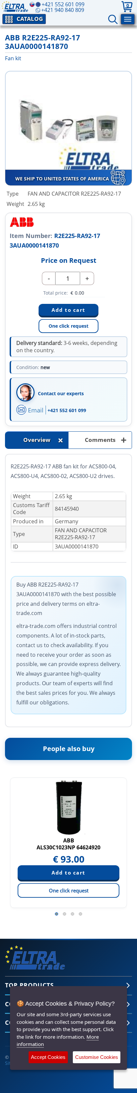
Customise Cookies (96, 1057)
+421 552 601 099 (67, 410)
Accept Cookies (48, 1057)
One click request (68, 326)
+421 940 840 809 (62, 10)
